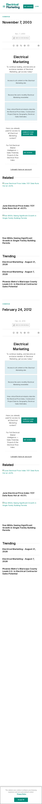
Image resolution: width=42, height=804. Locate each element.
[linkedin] (17, 46)
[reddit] (25, 46)
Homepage (6, 16)
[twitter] (21, 46)
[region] (21, 795)
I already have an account (21, 169)
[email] (28, 46)
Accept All (21, 800)
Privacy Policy (21, 794)
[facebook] (14, 46)
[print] (39, 46)
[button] (4, 6)
